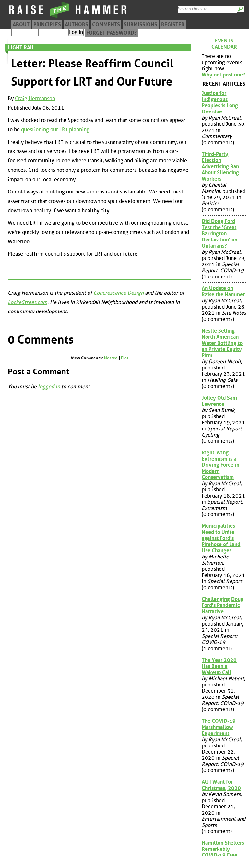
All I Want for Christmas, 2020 (221, 785)
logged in (49, 386)
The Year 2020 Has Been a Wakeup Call (219, 666)
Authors (76, 24)
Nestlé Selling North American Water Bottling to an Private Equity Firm (222, 343)
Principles (47, 24)
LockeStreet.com (27, 302)
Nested (111, 358)
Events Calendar (224, 44)
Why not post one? (223, 75)
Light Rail (21, 47)
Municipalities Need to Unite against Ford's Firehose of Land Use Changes (221, 538)
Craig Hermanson (35, 98)
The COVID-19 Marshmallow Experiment (219, 727)
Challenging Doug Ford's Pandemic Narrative (222, 605)
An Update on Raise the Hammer (223, 291)
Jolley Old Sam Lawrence (219, 401)
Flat (124, 358)
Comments (106, 24)
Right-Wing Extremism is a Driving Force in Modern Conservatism (220, 465)
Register (172, 24)
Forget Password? (111, 33)
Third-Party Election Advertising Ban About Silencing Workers (220, 166)
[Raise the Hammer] (68, 18)
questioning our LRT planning (55, 129)
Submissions (140, 24)
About (21, 24)
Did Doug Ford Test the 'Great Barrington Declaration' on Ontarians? (219, 233)
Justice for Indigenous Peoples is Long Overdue (220, 102)
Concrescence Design (118, 293)
